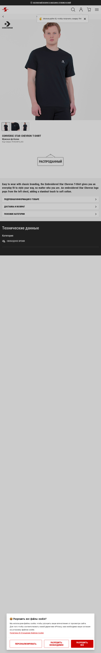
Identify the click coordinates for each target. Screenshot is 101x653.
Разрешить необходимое (56, 643)
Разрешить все (82, 643)
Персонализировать (26, 644)
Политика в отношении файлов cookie (27, 633)
